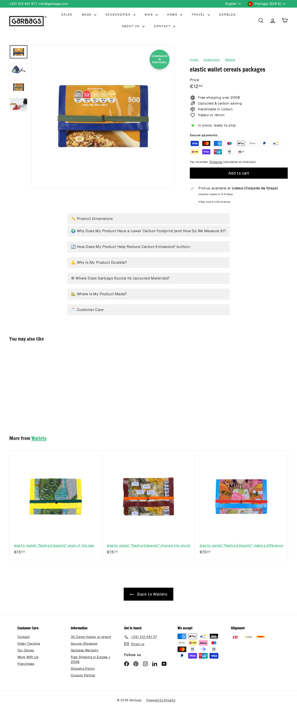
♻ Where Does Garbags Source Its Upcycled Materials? (120, 278)
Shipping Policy (83, 668)
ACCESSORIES (119, 14)
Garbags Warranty (85, 650)
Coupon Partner (83, 675)
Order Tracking (28, 643)
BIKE (149, 14)
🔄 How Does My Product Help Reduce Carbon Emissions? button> (131, 246)
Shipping (215, 162)
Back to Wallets (151, 594)
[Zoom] (103, 116)
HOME (173, 14)
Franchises (25, 664)
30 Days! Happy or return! (91, 637)
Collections (211, 60)
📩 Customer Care (87, 309)
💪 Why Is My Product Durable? (99, 262)
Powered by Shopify (160, 700)
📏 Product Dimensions (92, 218)
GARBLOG (227, 14)
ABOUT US (131, 26)
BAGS (87, 14)
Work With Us (28, 657)
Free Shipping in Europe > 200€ (90, 659)
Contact (23, 637)
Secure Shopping (84, 643)
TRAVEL (199, 14)
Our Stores (25, 650)
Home (194, 60)
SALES (67, 14)
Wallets (230, 60)
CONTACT (163, 26)
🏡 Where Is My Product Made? (99, 294)
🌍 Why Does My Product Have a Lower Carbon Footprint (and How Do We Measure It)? (148, 230)
